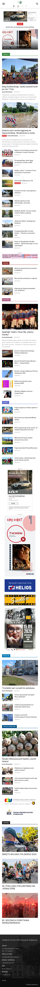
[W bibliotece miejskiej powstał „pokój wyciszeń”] (7, 771)
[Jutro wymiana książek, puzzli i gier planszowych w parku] (7, 781)
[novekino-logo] (20, 600)
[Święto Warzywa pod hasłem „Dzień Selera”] (20, 743)
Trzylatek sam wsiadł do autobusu (18, 688)
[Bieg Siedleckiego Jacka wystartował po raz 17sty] (20, 71)
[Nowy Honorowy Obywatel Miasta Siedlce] (7, 420)
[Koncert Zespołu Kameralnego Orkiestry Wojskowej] (7, 353)
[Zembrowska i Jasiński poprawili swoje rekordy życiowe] (7, 461)
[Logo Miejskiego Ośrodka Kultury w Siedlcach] (20, 813)
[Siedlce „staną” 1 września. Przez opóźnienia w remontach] (7, 173)
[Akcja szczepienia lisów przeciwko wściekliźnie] (7, 271)
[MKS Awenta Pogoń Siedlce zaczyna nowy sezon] (7, 440)
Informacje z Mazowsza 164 (23, 180)
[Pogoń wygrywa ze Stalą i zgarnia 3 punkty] (7, 410)
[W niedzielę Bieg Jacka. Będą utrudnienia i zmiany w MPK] (7, 163)
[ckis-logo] (20, 802)
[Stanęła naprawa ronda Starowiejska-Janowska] (7, 203)
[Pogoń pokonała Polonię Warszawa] (7, 451)
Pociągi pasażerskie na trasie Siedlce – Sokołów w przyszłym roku (24, 233)
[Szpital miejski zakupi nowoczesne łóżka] (7, 791)
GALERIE (6, 823)
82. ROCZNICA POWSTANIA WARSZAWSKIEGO (15, 921)
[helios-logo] (20, 585)
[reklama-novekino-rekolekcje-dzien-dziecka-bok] (20, 629)
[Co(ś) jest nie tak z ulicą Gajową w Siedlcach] (7, 193)
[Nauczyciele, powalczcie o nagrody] (7, 281)
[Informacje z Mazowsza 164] (7, 183)
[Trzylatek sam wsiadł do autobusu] (20, 673)
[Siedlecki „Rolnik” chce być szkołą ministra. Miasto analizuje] (7, 213)
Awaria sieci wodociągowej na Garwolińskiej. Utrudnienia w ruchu (18, 131)
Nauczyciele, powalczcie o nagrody (25, 278)
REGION (5, 263)
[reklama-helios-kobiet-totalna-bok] (20, 546)
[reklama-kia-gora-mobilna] (20, 16)
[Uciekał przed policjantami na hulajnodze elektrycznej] (7, 707)
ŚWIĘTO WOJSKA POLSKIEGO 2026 (19, 854)
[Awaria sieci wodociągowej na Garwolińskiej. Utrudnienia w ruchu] (20, 115)
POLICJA (6, 656)
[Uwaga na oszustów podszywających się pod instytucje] (7, 717)
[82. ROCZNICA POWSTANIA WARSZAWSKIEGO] (20, 905)
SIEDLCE (6, 54)
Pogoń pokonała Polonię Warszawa (25, 448)
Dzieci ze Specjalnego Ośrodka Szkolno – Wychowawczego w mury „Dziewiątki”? (26, 243)
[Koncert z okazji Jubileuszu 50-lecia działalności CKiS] (7, 374)
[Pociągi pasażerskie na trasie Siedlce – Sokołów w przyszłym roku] (7, 234)
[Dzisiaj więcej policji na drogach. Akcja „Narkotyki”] (7, 697)
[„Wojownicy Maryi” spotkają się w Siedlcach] (7, 224)
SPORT (5, 402)
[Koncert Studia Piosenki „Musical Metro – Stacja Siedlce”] (7, 364)
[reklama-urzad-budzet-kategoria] (20, 256)
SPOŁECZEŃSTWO (9, 726)
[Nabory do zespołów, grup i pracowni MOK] (7, 384)
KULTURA (6, 300)
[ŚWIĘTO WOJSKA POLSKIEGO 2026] (20, 839)
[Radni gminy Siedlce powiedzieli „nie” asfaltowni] (7, 291)
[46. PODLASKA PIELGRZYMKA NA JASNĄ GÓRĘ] (20, 871)
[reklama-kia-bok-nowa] (20, 490)
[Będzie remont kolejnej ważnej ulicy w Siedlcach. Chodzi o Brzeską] (7, 153)
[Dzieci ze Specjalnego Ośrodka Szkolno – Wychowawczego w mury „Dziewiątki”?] (7, 244)
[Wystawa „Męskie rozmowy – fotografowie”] (7, 394)
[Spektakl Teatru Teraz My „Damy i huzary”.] (20, 316)
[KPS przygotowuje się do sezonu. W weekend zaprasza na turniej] (7, 430)
